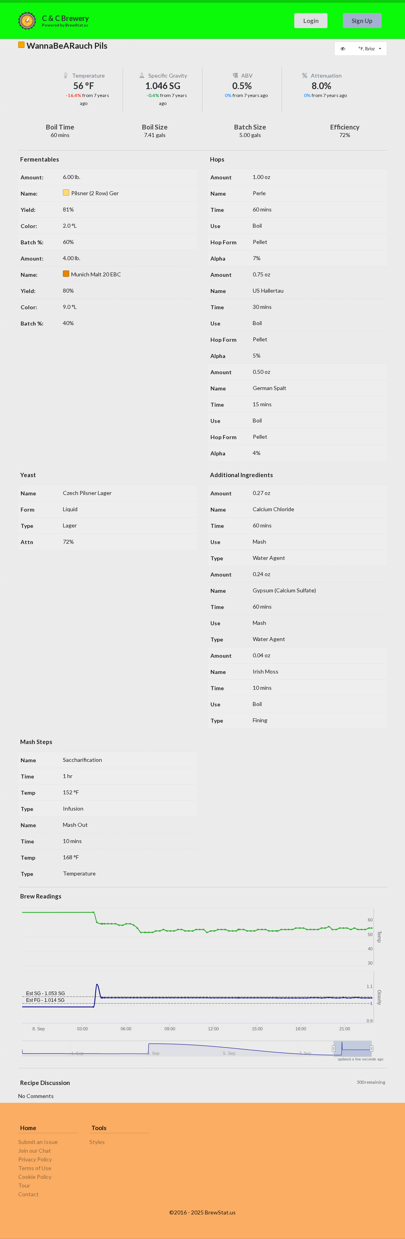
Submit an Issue (38, 1142)
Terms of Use (34, 1168)
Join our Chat (34, 1150)
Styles (97, 1142)
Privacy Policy (35, 1159)
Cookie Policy (34, 1176)
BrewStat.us (76, 25)
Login (311, 20)
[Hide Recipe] (344, 48)
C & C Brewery (65, 18)
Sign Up (362, 20)
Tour (24, 1185)
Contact (28, 1194)
